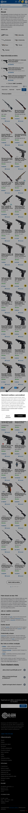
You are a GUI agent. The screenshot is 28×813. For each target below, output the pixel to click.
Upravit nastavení (8, 416)
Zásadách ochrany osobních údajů (9, 408)
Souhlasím (20, 415)
